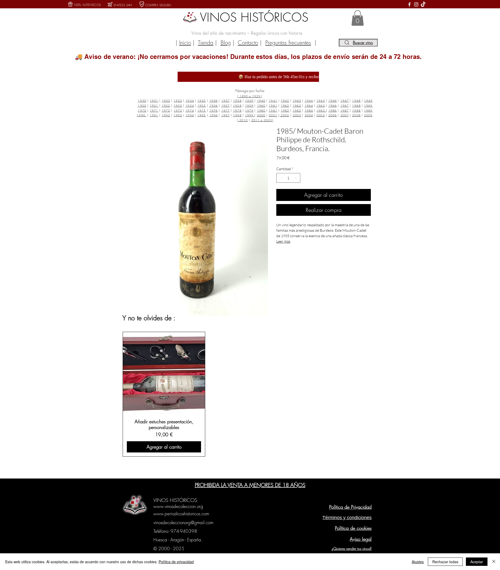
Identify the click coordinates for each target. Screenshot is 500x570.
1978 (237, 110)
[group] (249, 394)
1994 (189, 115)
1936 (213, 100)
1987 (344, 110)
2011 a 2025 (261, 120)
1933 (178, 100)
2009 (368, 115)
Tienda (205, 42)
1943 (297, 100)
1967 (344, 105)
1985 (321, 110)
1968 (356, 105)
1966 (332, 105)
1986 (332, 110)
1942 (285, 100)
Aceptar (476, 561)
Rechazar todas (445, 561)
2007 (344, 115)
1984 (309, 110)
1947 (344, 100)
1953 (178, 105)
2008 (356, 115)
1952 (166, 105)
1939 (249, 100)
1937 (225, 100)
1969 (368, 105)
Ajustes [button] (418, 561)
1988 (356, 110)
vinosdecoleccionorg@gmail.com (183, 522)
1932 (166, 100)
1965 (320, 105)
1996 (213, 115)
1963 (297, 105)
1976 (213, 110)
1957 (225, 105)
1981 (273, 110)
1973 (178, 110)
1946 (332, 100)
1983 (297, 110)
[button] (357, 18)
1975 (201, 110)
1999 (250, 115)
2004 (309, 115)
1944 (309, 100)
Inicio (185, 42)
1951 (154, 105)
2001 (273, 115)
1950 (142, 105)
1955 (201, 105)
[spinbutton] (288, 177)
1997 (225, 115)
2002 (284, 115)
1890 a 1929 (250, 96)
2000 (261, 115)
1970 (142, 110)
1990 (141, 115)
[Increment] (296, 177)
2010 (243, 120)
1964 (309, 105)
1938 (237, 100)
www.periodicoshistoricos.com (181, 514)
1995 (201, 115)
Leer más (283, 241)
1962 (285, 105)
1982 (285, 110)
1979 (249, 110)
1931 (154, 100)
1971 (154, 110)
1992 (166, 115)
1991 (154, 115)
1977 (225, 110)
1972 (166, 110)
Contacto (248, 42)
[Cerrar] (494, 561)
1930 (142, 100)
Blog (226, 42)
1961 (273, 105)
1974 (189, 110)
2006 (332, 115)
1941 (273, 100)
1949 (368, 100)
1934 (189, 100)
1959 (249, 105)
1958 (237, 105)
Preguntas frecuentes (288, 42)
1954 (189, 105)
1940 (261, 100)
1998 (237, 115)
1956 (213, 105)
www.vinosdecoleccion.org (178, 506)
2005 (320, 115)
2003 (297, 115)
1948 (356, 100)
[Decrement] (280, 177)
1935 (201, 100)
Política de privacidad (176, 561)
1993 (178, 115)
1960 (261, 105)
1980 (261, 110)
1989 (368, 110)
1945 (320, 100)
